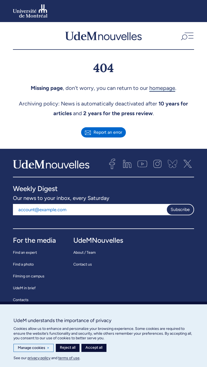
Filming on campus (28, 276)
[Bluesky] (172, 163)
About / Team (84, 252)
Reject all (67, 347)
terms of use (69, 358)
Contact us (82, 264)
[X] (187, 163)
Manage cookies (33, 347)
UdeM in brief (24, 288)
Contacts (21, 300)
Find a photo (23, 264)
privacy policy (38, 358)
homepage (162, 88)
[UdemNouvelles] (103, 36)
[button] (186, 36)
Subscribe (180, 209)
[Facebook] (112, 163)
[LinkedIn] (127, 163)
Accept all (93, 347)
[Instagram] (157, 163)
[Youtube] (142, 163)
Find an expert (25, 252)
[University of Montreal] (30, 11)
